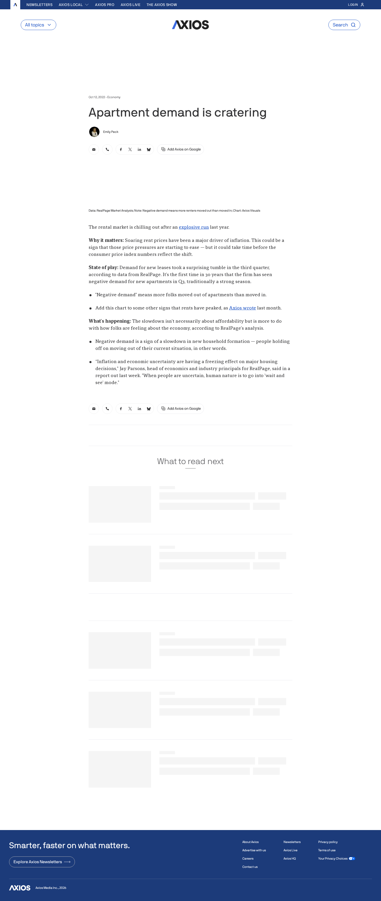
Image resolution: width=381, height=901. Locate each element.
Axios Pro (104, 5)
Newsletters (39, 5)
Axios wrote (242, 308)
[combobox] (74, 4)
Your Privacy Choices (333, 858)
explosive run (194, 227)
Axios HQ (290, 858)
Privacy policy (328, 842)
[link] (94, 149)
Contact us (250, 866)
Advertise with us (254, 850)
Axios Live (130, 5)
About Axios (250, 842)
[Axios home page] (15, 4)
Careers (247, 858)
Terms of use (327, 850)
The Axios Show (162, 5)
